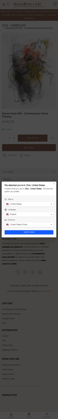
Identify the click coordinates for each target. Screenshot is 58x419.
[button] (29, 204)
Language (12, 209)
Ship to (10, 199)
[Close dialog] (54, 183)
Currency (11, 220)
